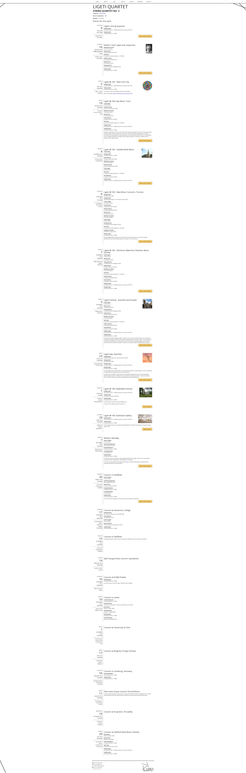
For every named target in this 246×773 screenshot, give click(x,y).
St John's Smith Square (98, 569)
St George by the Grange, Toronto (99, 205)
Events (123, 1)
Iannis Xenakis (107, 440)
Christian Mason (108, 617)
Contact (148, 1)
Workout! (140, 1)
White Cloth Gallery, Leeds (98, 609)
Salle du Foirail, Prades (98, 589)
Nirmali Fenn (107, 738)
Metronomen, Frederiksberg (98, 450)
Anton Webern (107, 516)
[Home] (147, 766)
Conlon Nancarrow (108, 600)
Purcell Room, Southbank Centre (98, 702)
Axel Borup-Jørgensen (109, 444)
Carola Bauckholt (108, 451)
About (106, 1)
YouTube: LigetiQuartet (97, 767)
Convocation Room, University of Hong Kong (99, 744)
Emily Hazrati (107, 51)
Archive (131, 1)
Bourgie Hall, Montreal (98, 312)
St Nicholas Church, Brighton (99, 662)
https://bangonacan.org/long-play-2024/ (122, 93)
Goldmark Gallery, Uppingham (99, 426)
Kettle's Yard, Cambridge (98, 57)
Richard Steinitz (108, 107)
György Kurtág (107, 512)
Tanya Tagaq (107, 201)
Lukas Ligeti (107, 103)
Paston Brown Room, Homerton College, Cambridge (98, 525)
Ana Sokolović (107, 117)
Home (97, 1)
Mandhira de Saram (109, 47)
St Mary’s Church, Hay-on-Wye (98, 112)
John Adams (107, 607)
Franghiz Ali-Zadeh (109, 230)
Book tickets (147, 407)
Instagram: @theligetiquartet (98, 765)
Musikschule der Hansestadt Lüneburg (98, 682)
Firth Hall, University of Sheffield (99, 486)
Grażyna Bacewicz (108, 447)
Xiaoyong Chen (108, 65)
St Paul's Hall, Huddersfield (98, 160)
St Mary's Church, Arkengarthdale (98, 400)
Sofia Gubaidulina (108, 673)
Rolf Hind (106, 54)
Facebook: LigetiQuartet (97, 762)
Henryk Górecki (108, 603)
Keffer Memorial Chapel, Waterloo (98, 263)
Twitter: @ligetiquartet (97, 764)
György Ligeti (102, 13)
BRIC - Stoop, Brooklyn (98, 92)
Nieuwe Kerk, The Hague (98, 36)
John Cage (106, 745)
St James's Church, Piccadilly (99, 723)
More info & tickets (145, 36)
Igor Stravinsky (108, 523)
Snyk (127, 462)
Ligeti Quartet (110, 6)
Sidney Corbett (108, 58)
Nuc (114, 1)
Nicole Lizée (107, 61)
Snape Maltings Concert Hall (98, 364)
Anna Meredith (108, 610)
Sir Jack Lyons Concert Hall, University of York (98, 641)
